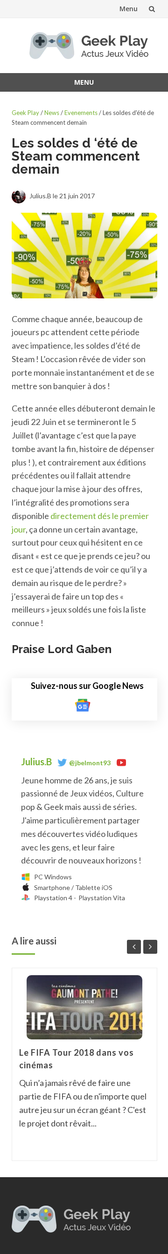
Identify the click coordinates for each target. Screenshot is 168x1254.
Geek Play (25, 112)
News (51, 112)
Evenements (81, 112)
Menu (128, 8)
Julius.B (37, 761)
